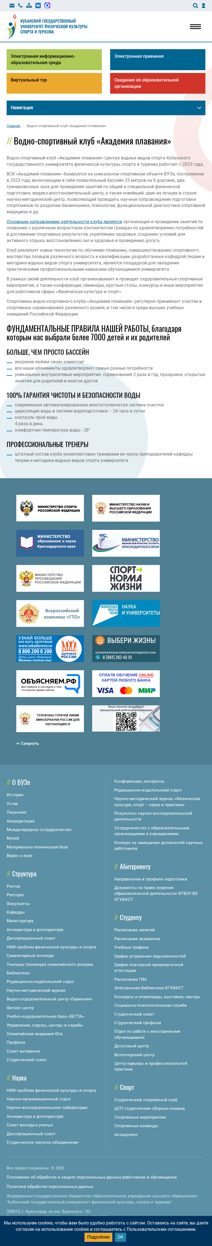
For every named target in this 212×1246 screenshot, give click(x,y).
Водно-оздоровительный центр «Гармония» (49, 999)
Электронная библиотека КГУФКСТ (149, 987)
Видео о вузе (19, 855)
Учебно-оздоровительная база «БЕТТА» (45, 1016)
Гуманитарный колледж (30, 955)
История (15, 794)
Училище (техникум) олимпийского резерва (50, 964)
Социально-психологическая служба (150, 1005)
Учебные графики (131, 947)
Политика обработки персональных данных (50, 1186)
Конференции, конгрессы (139, 781)
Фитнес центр (20, 1007)
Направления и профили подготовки (150, 879)
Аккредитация (21, 821)
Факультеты (18, 903)
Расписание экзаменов (137, 938)
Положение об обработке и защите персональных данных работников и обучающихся (92, 1177)
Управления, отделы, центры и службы (45, 1025)
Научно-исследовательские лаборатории (47, 1107)
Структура (24, 873)
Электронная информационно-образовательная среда (43, 59)
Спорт (127, 1087)
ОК (120, 1237)
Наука (19, 1077)
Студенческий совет (27, 1059)
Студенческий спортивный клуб (145, 1099)
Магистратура (20, 920)
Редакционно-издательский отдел (40, 981)
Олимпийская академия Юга (34, 1033)
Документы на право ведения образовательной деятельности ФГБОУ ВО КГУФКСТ (156, 893)
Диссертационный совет (31, 938)
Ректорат (15, 894)
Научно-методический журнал (36, 990)
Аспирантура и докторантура (35, 929)
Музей (13, 838)
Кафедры (16, 912)
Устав (12, 803)
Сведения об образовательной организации (146, 83)
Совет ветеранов (23, 1051)
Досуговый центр (131, 1045)
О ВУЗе (21, 782)
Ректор (13, 886)
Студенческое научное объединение (42, 1142)
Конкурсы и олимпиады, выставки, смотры (157, 996)
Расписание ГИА (130, 979)
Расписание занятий (134, 929)
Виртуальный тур (29, 80)
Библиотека (18, 973)
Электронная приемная (139, 56)
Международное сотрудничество (39, 829)
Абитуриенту (135, 866)
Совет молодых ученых (30, 1125)
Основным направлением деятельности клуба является (64, 221)
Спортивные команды (136, 1125)
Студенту (131, 917)
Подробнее (98, 1237)
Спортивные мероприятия (140, 1117)
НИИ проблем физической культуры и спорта (51, 947)
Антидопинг (126, 1134)
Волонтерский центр (134, 1054)
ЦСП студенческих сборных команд (149, 1108)
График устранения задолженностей (150, 956)
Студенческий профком (137, 1022)
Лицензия (16, 812)
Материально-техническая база (37, 847)
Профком (16, 1042)
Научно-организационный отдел (39, 1099)
